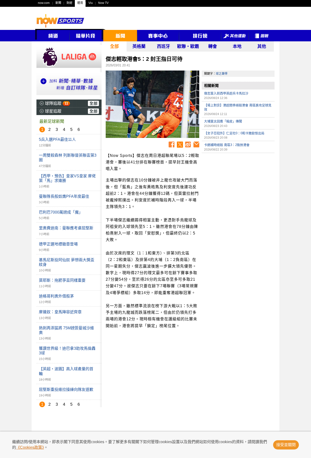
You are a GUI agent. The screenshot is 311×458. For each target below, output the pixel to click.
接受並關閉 (286, 445)
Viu (90, 2)
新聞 (58, 2)
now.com (44, 2)
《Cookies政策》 (30, 447)
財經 (69, 2)
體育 (80, 2)
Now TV (103, 2)
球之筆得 (221, 73)
